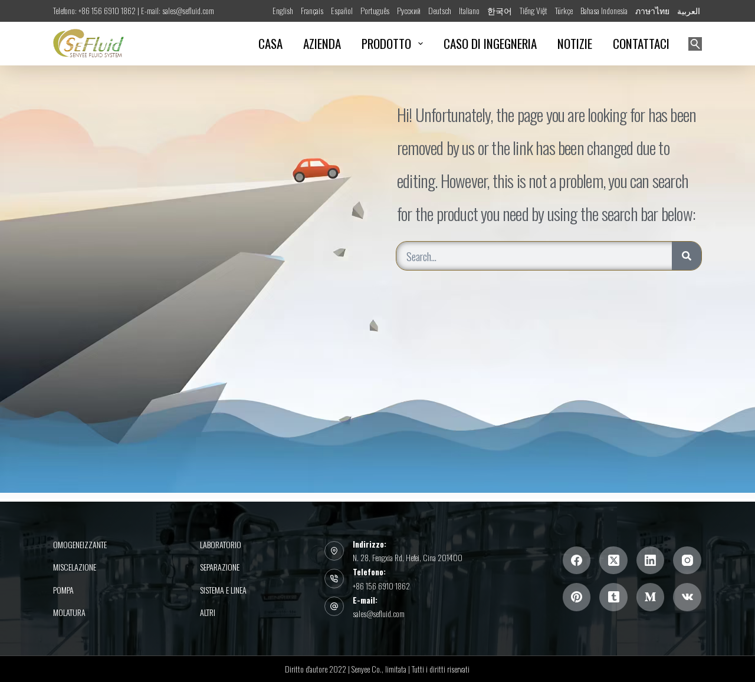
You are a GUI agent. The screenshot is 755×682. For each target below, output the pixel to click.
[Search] (686, 256)
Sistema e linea (223, 590)
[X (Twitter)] (613, 560)
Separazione (219, 567)
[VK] (687, 597)
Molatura (69, 612)
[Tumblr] (613, 597)
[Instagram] (687, 560)
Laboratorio (220, 544)
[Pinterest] (577, 597)
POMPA (63, 590)
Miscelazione (74, 567)
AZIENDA (322, 43)
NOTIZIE (574, 43)
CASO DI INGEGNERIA (490, 43)
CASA (270, 43)
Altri (207, 612)
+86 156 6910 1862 (381, 585)
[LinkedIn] (650, 560)
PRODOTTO (386, 43)
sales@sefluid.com (379, 613)
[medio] (650, 597)
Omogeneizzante (80, 544)
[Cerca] (695, 44)
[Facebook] (577, 560)
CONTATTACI (641, 43)
